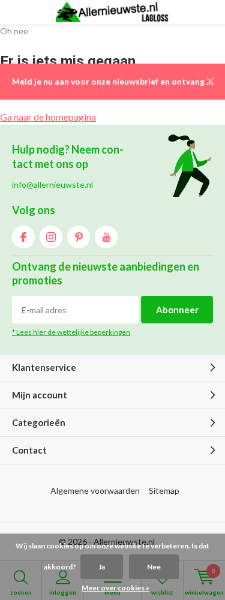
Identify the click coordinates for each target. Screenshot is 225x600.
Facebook (23, 237)
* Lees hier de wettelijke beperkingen (71, 332)
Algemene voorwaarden (95, 490)
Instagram (51, 237)
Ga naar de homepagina (48, 116)
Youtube (106, 237)
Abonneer (177, 309)
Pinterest (78, 237)
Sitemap (164, 490)
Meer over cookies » (115, 587)
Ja (101, 566)
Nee (154, 566)
